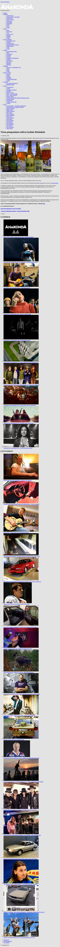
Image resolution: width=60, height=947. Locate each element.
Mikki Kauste (9, 109)
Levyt (7, 26)
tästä (38, 183)
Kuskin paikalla (10, 43)
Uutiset (8, 27)
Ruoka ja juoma (7, 72)
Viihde (5, 29)
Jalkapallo (8, 63)
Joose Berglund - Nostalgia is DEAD (15, 107)
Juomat (8, 75)
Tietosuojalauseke (8, 941)
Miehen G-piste (10, 92)
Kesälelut (8, 91)
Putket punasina (10, 96)
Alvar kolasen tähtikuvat (12, 83)
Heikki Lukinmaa (10, 111)
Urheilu (5, 50)
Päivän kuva (9, 31)
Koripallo (8, 55)
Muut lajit (8, 62)
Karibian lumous (10, 99)
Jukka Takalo (9, 128)
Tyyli (7, 32)
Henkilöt (8, 76)
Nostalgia (8, 42)
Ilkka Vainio (9, 112)
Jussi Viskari (9, 125)
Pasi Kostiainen (10, 120)
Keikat (8, 25)
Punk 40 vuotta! (10, 19)
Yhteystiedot (6, 942)
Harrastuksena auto (10, 40)
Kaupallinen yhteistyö (11, 90)
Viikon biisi (9, 21)
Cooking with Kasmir (11, 102)
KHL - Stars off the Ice (11, 95)
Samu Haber (9, 119)
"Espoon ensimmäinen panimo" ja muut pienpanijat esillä (15, 211)
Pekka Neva (9, 116)
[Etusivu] (17, 9)
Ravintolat (8, 78)
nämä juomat (55, 183)
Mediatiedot (6, 940)
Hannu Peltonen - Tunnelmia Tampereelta (16, 106)
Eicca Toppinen (10, 127)
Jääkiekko (8, 64)
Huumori (8, 35)
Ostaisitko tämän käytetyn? (12, 44)
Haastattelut (9, 23)
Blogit (7, 52)
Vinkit (7, 68)
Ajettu (7, 47)
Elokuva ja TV (9, 34)
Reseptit (8, 74)
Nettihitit (8, 36)
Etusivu (5, 13)
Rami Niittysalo (10, 124)
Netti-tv (5, 86)
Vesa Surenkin (9, 123)
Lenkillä (8, 59)
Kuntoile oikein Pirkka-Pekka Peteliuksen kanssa (17, 98)
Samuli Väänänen (10, 108)
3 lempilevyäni (9, 15)
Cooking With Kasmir (11, 79)
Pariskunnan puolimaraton (12, 58)
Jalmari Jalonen (10, 113)
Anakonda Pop (9, 87)
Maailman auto (9, 46)
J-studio (8, 88)
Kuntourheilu (9, 60)
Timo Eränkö (9, 121)
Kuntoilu (8, 56)
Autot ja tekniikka (8, 39)
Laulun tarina (9, 18)
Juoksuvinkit (9, 54)
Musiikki (6, 14)
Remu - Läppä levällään (11, 94)
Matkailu (6, 66)
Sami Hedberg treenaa (11, 51)
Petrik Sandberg (10, 117)
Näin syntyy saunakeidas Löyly (13, 67)
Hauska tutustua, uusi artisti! (12, 17)
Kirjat (7, 30)
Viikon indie (9, 22)
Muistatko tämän (10, 84)
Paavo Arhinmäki (10, 115)
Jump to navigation (5, 1)
